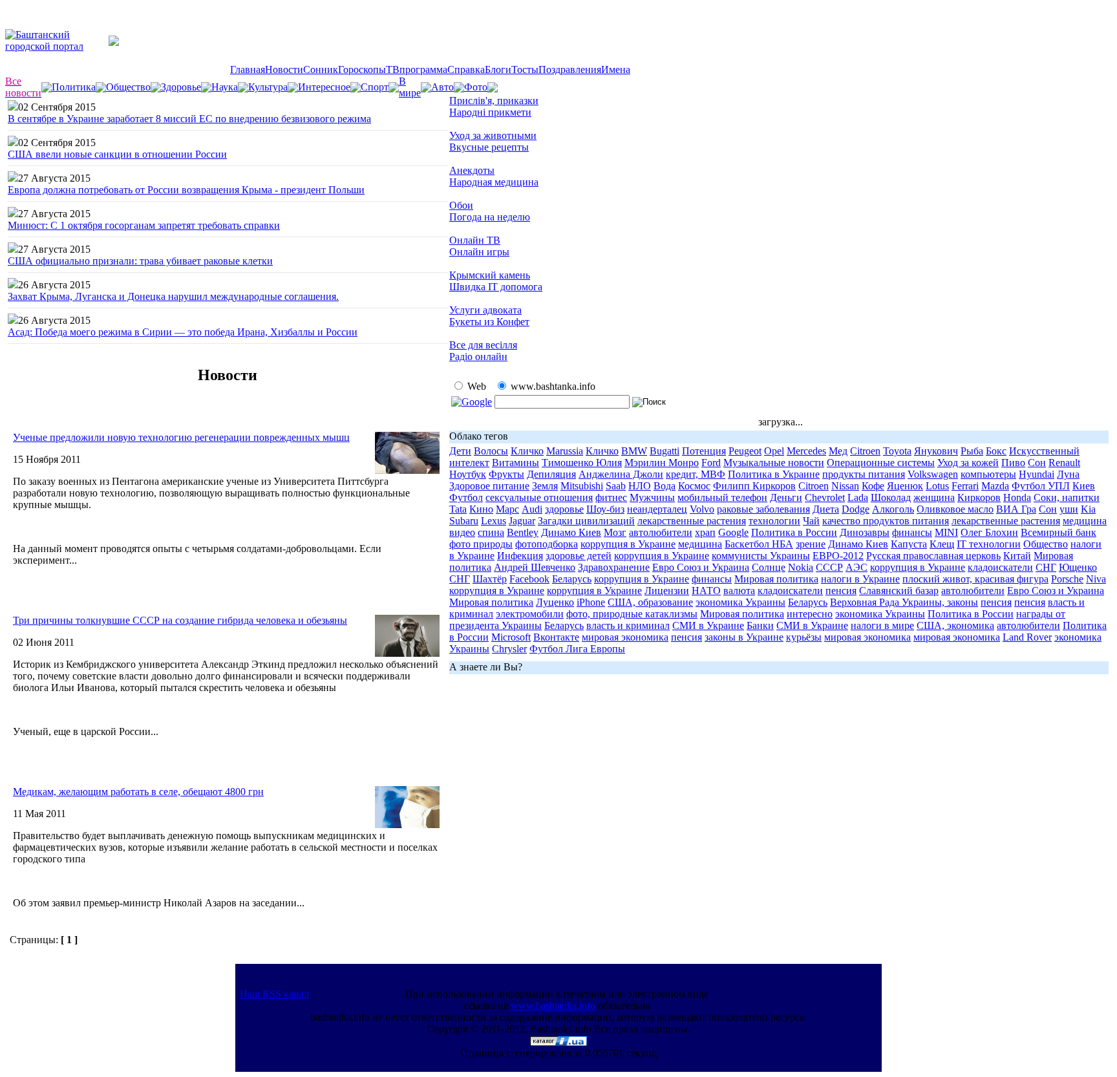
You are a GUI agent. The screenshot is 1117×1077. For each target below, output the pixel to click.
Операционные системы (881, 462)
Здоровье (181, 86)
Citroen (865, 450)
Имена (615, 69)
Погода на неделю (489, 216)
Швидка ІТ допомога (495, 286)
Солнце (768, 567)
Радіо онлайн (478, 356)
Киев (1083, 485)
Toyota (897, 450)
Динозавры (864, 532)
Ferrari (965, 485)
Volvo (702, 509)
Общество (128, 86)
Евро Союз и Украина (700, 567)
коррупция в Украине (628, 543)
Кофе (873, 485)
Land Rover (1027, 637)
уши (1068, 509)
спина (491, 532)
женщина (934, 497)
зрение (810, 543)
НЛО (639, 485)
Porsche (1067, 578)
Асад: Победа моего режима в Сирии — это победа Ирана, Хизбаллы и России (182, 331)
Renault (1064, 462)
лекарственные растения (691, 520)
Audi (532, 509)
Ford (711, 462)
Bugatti (664, 450)
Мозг (615, 532)
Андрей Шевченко (534, 567)
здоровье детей (579, 555)
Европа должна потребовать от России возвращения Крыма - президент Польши (186, 189)
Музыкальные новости (773, 462)
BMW (634, 450)
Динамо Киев (571, 532)
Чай (811, 520)
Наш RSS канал (274, 993)
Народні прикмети (490, 112)
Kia (1088, 509)
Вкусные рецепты (489, 147)
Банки (760, 625)
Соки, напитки (1067, 497)
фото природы (481, 543)
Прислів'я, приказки (493, 100)
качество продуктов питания (885, 520)
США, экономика (955, 625)
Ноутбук (467, 474)
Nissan (845, 485)
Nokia (800, 567)
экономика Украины (740, 602)
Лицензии (666, 590)
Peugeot (745, 450)
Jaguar (522, 520)
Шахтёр (490, 578)
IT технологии (989, 543)
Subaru (463, 520)
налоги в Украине (860, 578)
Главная (247, 69)
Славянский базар (899, 590)
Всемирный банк (1058, 532)
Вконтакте (556, 637)
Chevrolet (825, 497)
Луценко (555, 602)
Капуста (909, 543)
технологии (774, 520)
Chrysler (509, 648)
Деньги (786, 497)
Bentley (522, 532)
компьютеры (988, 474)
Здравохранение (614, 567)
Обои (461, 205)
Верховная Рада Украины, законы (904, 602)
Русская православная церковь (933, 555)
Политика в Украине (774, 474)
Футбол (466, 497)
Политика (74, 86)
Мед (838, 450)
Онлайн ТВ (474, 240)
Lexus (493, 520)
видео (462, 532)
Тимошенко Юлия (582, 462)
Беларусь (571, 578)
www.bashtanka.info (553, 1005)
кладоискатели (1000, 567)
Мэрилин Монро (661, 462)
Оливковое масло (955, 509)
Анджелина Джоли (621, 474)
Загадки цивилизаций (586, 520)
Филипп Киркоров (754, 485)
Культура (268, 86)
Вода (665, 485)
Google (733, 532)
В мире (410, 87)
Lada (857, 497)
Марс (507, 509)
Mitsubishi (581, 485)
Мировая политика (776, 578)
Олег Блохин (989, 532)
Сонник (320, 69)
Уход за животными (493, 135)
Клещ (942, 543)
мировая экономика (625, 637)
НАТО (706, 590)
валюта (739, 590)
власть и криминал (628, 625)
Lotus (937, 485)
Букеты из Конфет (489, 321)
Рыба (972, 450)
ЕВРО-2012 (838, 555)
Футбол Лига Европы (577, 648)
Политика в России (794, 532)
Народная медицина (493, 181)
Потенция (704, 450)
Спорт (374, 86)
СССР (829, 567)
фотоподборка (546, 543)
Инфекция (520, 555)
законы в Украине (744, 637)
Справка (466, 69)
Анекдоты (472, 170)
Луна (1068, 474)
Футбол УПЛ (1041, 485)
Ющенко (1078, 567)
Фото (475, 86)
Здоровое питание (489, 485)
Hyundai (1036, 474)
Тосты (524, 69)
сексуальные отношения (539, 497)
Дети (460, 450)
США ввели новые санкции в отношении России (117, 154)
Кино (481, 509)
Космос (694, 485)
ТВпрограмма (416, 69)
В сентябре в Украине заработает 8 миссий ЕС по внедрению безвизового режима (189, 118)
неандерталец (657, 509)
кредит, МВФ (695, 474)
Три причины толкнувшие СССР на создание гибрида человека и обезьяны (180, 620)
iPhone (591, 602)
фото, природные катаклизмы (631, 613)
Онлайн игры (479, 251)
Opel (774, 450)
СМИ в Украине (708, 625)
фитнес (611, 497)
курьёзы (804, 637)
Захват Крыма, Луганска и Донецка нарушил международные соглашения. (173, 296)
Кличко (527, 450)
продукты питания (863, 474)
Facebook (529, 578)
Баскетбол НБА (759, 543)
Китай (1017, 555)
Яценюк (905, 485)
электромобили (530, 613)
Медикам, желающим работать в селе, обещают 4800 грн (138, 791)
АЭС (856, 567)
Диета (826, 509)
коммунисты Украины (761, 555)
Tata (458, 509)
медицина (1085, 520)
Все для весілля (483, 344)
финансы (912, 532)
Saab (616, 485)
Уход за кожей (968, 462)
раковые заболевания (763, 509)
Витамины (515, 462)
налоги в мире (882, 625)
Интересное (324, 86)
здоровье (564, 509)
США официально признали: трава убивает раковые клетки (140, 260)
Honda (1017, 497)
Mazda (995, 485)
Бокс (996, 450)
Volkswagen (933, 474)
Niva (1096, 578)
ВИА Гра (1016, 509)
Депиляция (551, 474)
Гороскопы (362, 69)
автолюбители (660, 532)
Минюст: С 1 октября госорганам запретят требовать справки (144, 225)
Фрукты (506, 474)
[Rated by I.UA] (558, 1042)
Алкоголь (893, 509)
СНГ (1046, 567)
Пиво (1013, 462)
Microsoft (511, 637)
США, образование (650, 602)
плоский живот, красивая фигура (975, 578)
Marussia (564, 450)
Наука (224, 86)
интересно (810, 613)
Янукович (936, 450)
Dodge (855, 509)
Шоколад (891, 497)
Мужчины (652, 497)
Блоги (498, 69)
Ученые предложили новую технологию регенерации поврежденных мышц (181, 437)
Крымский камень (489, 275)
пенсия (840, 590)
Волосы (491, 450)
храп (705, 532)
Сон (1037, 462)
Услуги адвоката (485, 309)
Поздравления (569, 69)
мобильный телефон (722, 497)
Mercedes (806, 450)
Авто (442, 86)
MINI (946, 532)
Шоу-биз (605, 509)
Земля (545, 485)
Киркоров (979, 497)
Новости (284, 69)
